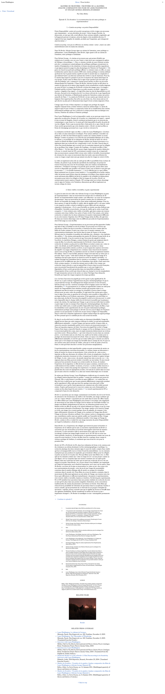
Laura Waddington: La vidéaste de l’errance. (71, 632)
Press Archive (85, 2)
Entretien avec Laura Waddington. (68, 648)
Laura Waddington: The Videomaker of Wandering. (74, 636)
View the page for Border (82, 611)
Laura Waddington (7, 2)
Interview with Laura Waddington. (69, 642)
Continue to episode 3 (64, 499)
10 (63, 236)
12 (64, 286)
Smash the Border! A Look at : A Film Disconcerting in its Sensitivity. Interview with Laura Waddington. (82, 656)
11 (96, 259)
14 (84, 389)
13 (107, 325)
